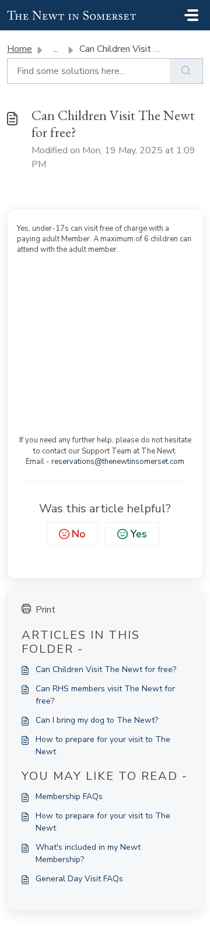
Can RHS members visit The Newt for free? (105, 694)
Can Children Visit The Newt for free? (106, 669)
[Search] (186, 71)
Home (19, 49)
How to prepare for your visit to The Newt (103, 745)
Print (45, 609)
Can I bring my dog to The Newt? (97, 720)
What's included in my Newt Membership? (88, 853)
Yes (138, 534)
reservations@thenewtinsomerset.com (117, 461)
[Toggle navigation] (191, 15)
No (79, 534)
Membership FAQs (69, 796)
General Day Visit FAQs (79, 878)
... (55, 49)
